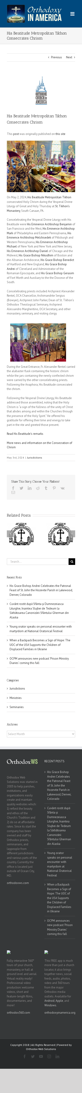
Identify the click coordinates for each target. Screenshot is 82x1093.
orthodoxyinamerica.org (59, 1013)
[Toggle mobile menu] (72, 13)
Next (69, 57)
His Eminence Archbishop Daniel (27, 251)
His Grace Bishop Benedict (57, 260)
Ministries (16, 698)
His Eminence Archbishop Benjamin (49, 224)
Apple (59, 1001)
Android (49, 1001)
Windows (50, 1005)
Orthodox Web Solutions (41, 1049)
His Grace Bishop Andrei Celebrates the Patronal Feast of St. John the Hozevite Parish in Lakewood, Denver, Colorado (41, 590)
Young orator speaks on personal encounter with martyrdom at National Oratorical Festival (59, 864)
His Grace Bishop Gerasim (57, 273)
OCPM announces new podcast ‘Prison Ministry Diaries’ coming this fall (60, 927)
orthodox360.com (18, 1013)
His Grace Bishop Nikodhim (36, 255)
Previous (56, 57)
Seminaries (17, 707)
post (16, 134)
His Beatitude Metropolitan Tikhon (49, 197)
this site (60, 134)
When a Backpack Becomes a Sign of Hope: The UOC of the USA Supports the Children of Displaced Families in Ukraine (40, 644)
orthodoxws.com (18, 883)
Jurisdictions (34, 457)
